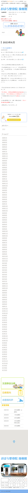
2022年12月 (5, 231)
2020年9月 (4, 290)
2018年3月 (4, 354)
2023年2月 (4, 229)
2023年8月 (4, 215)
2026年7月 (4, 137)
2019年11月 (5, 311)
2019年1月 (4, 333)
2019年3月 (4, 329)
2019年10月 (5, 313)
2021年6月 (4, 270)
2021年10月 (5, 260)
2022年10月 (5, 235)
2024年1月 (4, 203)
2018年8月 (4, 345)
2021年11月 (5, 258)
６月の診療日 (17, 417)
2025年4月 (4, 172)
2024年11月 (5, 183)
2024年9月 (4, 188)
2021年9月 (4, 263)
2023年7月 (4, 217)
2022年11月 (5, 233)
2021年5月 (4, 272)
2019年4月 (4, 326)
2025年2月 (4, 176)
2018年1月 (4, 358)
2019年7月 (4, 320)
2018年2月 (4, 356)
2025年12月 (5, 153)
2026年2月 (4, 149)
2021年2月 (4, 279)
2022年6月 (4, 244)
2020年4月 (4, 299)
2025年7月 (4, 165)
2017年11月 (5, 361)
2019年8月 (4, 317)
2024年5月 (4, 194)
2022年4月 (4, 249)
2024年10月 (5, 185)
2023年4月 (4, 224)
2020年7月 (4, 295)
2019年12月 (5, 308)
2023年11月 (5, 208)
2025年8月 (4, 163)
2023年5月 (4, 222)
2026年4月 (4, 144)
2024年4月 (4, 197)
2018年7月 (4, 347)
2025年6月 (4, 167)
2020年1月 (4, 306)
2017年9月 (4, 365)
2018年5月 (4, 352)
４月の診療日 (17, 425)
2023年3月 (4, 226)
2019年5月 (4, 324)
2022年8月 (4, 240)
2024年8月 (4, 190)
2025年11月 (5, 156)
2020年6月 (4, 297)
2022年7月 (4, 242)
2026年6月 (4, 140)
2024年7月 (4, 192)
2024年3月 (4, 199)
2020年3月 (4, 301)
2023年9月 (4, 213)
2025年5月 (4, 169)
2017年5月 (4, 370)
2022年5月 (4, 247)
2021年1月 (4, 281)
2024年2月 (4, 201)
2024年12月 (5, 181)
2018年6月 (4, 349)
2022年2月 (4, 254)
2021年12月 (5, 256)
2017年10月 (5, 363)
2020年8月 (4, 292)
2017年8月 (4, 367)
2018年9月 (4, 342)
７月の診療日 (6, 48)
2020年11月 (5, 286)
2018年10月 (5, 340)
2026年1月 (4, 151)
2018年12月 (5, 336)
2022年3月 (4, 251)
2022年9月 (4, 238)
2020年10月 (5, 288)
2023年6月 (4, 219)
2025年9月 (4, 160)
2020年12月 (5, 283)
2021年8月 (4, 265)
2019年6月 (4, 322)
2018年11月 (5, 338)
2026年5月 (4, 142)
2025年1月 (4, 178)
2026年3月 (4, 147)
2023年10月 (5, 210)
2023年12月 (5, 206)
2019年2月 (4, 331)
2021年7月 (4, 267)
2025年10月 (5, 158)
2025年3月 (4, 174)
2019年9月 (4, 315)
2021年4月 (4, 274)
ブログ (3, 129)
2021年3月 (4, 276)
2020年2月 (4, 304)
